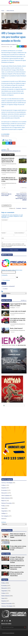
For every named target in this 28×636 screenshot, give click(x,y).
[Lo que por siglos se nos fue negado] (5, 313)
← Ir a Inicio (4, 288)
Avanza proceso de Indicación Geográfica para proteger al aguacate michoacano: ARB (7, 160)
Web (2, 238)
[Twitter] (20, 46)
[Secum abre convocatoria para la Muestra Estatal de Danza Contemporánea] (5, 567)
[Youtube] (10, 621)
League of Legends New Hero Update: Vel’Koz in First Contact (18, 304)
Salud (2, 508)
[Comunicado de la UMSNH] (5, 542)
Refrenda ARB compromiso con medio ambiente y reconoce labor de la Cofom (9, 179)
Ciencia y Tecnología (6, 482)
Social (3, 518)
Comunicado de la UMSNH (15, 540)
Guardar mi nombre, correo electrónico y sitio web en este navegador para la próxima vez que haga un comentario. (13, 245)
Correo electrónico (19, 232)
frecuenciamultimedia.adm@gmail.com (10, 44)
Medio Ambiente (5, 136)
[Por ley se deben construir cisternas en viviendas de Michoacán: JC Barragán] (5, 547)
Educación (4, 493)
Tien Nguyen (12, 307)
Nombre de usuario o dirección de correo (11, 270)
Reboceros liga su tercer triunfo (6, 194)
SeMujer (3, 513)
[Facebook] (23, 46)
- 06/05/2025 (3, 184)
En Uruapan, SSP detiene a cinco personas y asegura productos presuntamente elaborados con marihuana (17, 559)
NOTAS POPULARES (6, 300)
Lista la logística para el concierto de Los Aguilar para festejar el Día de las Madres (17, 320)
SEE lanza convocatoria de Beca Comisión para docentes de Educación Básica (17, 573)
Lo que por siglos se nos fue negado (18, 311)
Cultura (3, 485)
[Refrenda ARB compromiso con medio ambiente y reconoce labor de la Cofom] (23, 180)
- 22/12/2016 (17, 307)
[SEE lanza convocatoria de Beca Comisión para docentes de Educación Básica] (5, 573)
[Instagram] (7, 621)
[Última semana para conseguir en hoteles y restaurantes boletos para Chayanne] (5, 535)
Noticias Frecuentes (6, 503)
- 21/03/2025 (12, 314)
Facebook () (18, 208)
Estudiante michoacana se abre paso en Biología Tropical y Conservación (9, 169)
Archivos (3, 522)
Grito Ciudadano (5, 495)
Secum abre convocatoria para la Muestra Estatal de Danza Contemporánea (17, 567)
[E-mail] (25, 46)
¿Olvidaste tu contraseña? (8, 286)
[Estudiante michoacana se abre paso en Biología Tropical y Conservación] (23, 171)
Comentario (4, 220)
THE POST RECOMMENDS (8, 155)
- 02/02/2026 (3, 165)
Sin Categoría (4, 516)
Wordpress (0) (12, 208)
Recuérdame (6, 280)
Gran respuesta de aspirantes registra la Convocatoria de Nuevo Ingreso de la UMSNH (21, 197)
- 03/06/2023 (12, 332)
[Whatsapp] (18, 46)
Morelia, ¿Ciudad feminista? (16, 328)
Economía (4, 490)
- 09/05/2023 (12, 325)
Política (3, 505)
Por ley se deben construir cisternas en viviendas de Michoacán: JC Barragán (18, 547)
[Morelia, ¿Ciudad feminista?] (5, 330)
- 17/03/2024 (3, 174)
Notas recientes (6, 554)
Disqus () (24, 208)
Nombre (3, 232)
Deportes (3, 487)
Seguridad (4, 511)
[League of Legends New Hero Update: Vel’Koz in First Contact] (5, 306)
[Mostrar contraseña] (17, 277)
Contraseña (4, 275)
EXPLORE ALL (23, 300)
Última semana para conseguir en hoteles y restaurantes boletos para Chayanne (18, 535)
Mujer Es (3, 500)
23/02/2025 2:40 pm (5, 46)
